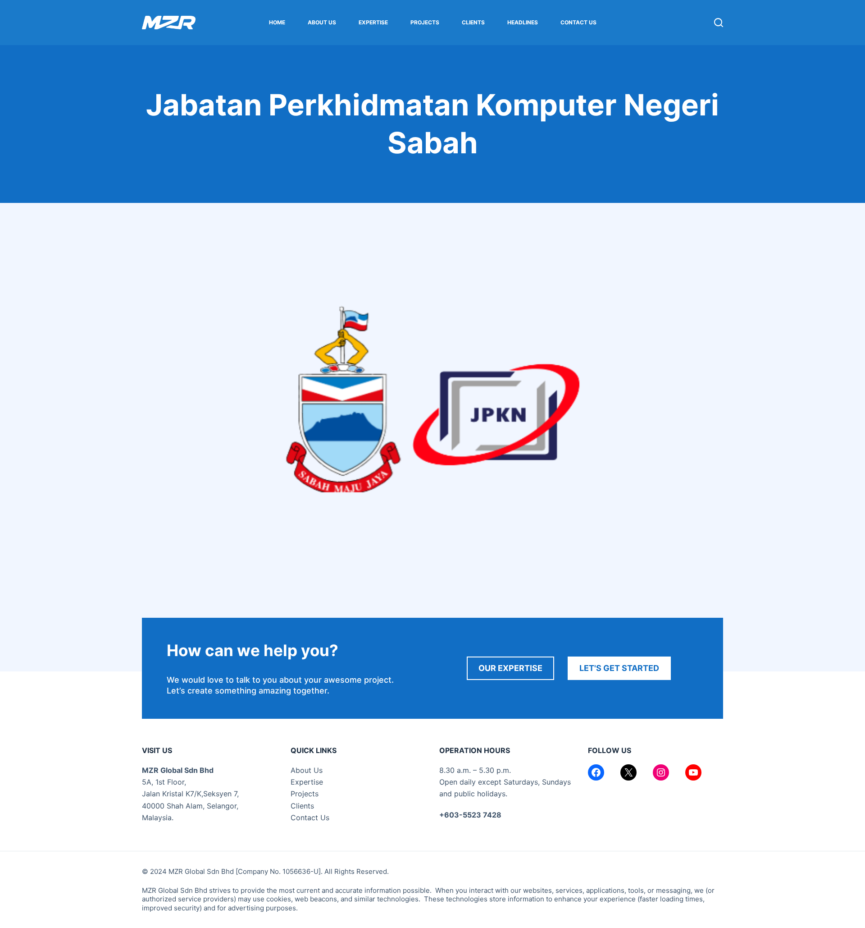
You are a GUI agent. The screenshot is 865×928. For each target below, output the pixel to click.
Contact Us (578, 22)
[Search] (718, 22)
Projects (424, 22)
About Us (322, 22)
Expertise (373, 22)
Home (277, 22)
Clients (473, 22)
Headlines (522, 22)
